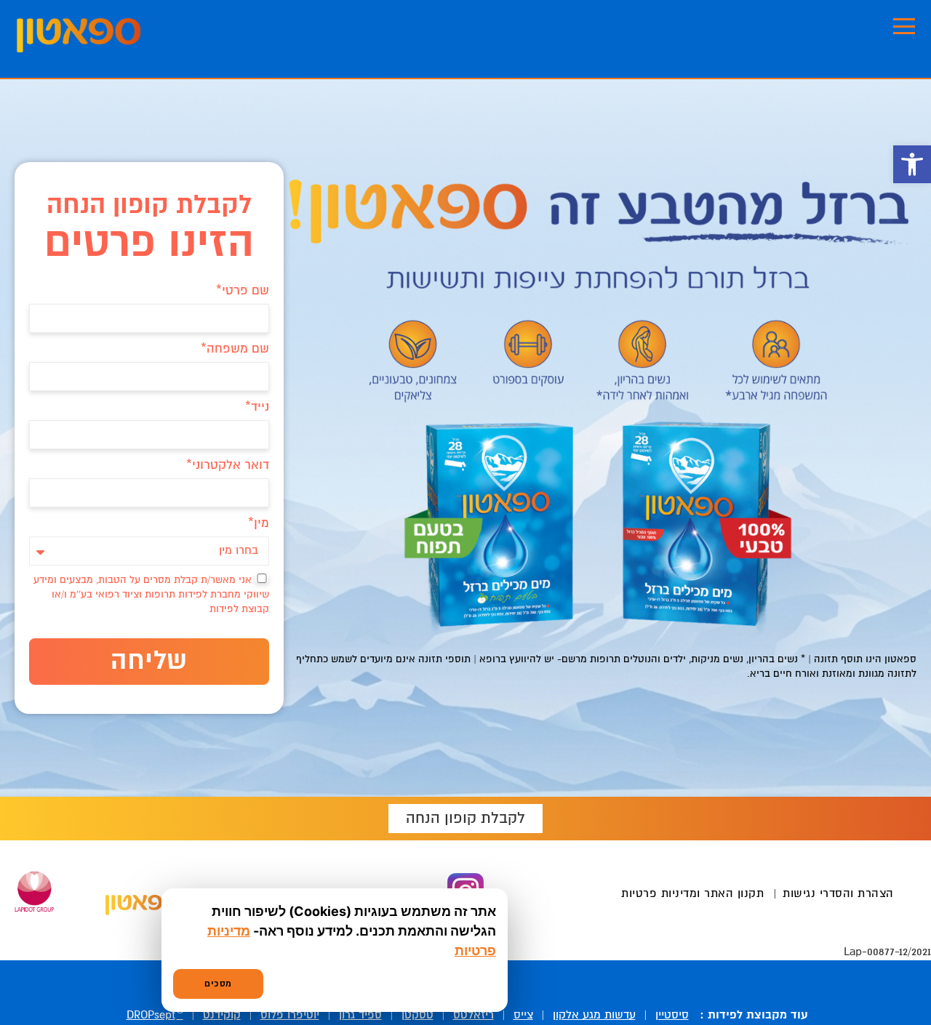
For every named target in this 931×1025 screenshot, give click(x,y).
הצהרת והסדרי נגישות (838, 894)
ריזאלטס (473, 1015)
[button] (912, 164)
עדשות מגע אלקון (594, 1015)
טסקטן (417, 1015)
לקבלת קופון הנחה (465, 818)
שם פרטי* (242, 291)
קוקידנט (222, 1015)
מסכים (218, 984)
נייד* (257, 407)
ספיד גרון (360, 1015)
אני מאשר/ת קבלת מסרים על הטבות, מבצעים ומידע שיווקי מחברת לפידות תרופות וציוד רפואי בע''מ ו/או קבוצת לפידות (151, 595)
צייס (523, 1015)
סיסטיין (672, 1015)
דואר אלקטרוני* (227, 465)
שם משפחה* (235, 349)
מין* (258, 523)
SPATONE (78, 35)
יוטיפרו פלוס (289, 1015)
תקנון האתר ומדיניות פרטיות (692, 894)
